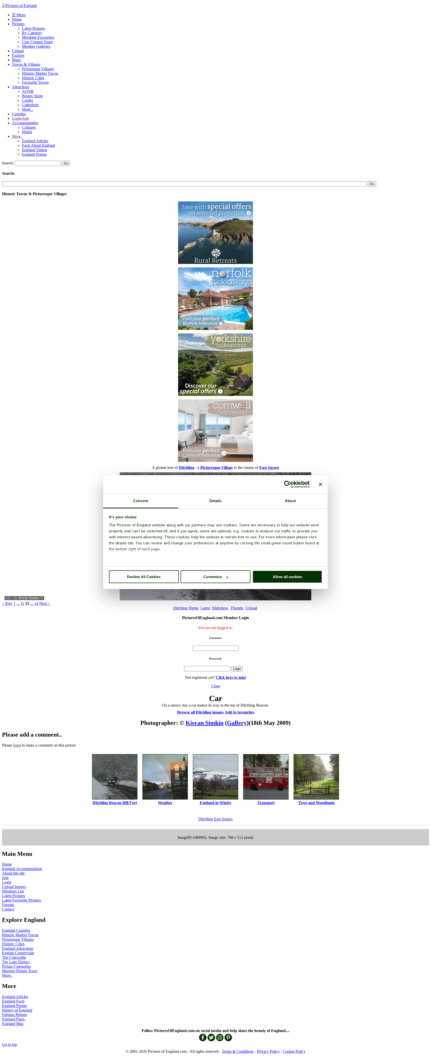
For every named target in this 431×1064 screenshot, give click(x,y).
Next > (44, 603)
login (17, 745)
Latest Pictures (33, 28)
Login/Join (20, 118)
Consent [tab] (140, 501)
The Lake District (16, 962)
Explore (18, 55)
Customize (212, 577)
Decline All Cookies (144, 577)
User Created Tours (37, 42)
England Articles (35, 141)
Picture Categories (16, 966)
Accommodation (25, 123)
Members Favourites (38, 37)
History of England (17, 1010)
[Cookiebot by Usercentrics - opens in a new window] (288, 484)
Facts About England (38, 145)
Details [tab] (216, 501)
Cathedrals (30, 105)
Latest (205, 608)
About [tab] (290, 501)
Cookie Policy (294, 1051)
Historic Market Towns (40, 73)
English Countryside (18, 953)
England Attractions (17, 948)
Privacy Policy (268, 1051)
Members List (13, 891)
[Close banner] (320, 484)
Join (5, 878)
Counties (19, 114)
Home (17, 19)
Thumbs (236, 608)
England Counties (16, 930)
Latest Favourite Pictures (21, 900)
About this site (13, 873)
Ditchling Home (186, 608)
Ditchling (205, 819)
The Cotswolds (14, 957)
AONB (28, 91)
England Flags (13, 1019)
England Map (12, 1024)
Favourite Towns (35, 82)
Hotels (27, 132)
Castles (27, 100)
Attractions (20, 87)
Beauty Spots (32, 96)
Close (215, 686)
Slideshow (220, 608)
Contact (8, 909)
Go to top (9, 1044)
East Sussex (223, 819)
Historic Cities (33, 78)
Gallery (237, 723)
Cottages (29, 127)
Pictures (18, 24)
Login (6, 882)
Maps (16, 60)
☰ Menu (19, 15)
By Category (32, 33)
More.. (17, 136)
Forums (8, 905)
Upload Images (14, 887)
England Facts (13, 1001)
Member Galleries (36, 46)
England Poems (34, 154)
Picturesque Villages (38, 69)
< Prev (7, 603)
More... (27, 109)
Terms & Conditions (238, 1051)
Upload (18, 51)
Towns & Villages (26, 64)
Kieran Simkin (28, 598)
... (17, 603)
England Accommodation (22, 869)
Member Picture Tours (19, 971)
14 (36, 603)
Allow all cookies (287, 577)
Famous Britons (14, 1015)
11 (22, 603)
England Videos (34, 150)
